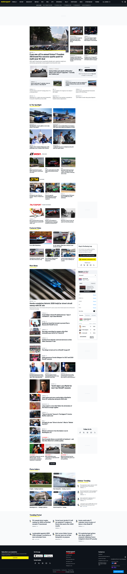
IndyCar (36, 1)
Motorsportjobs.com (70, 559)
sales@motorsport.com (103, 560)
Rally (66, 1)
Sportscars (74, 1)
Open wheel (59, 1)
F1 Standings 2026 (67, 5)
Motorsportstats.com (70, 563)
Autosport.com (69, 561)
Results (94, 294)
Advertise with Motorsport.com (104, 556)
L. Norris (84, 326)
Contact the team (102, 558)
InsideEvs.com (69, 555)
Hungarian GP (87, 319)
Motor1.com (68, 557)
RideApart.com (69, 565)
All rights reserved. (70, 571)
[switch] (94, 311)
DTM (52, 1)
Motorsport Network (60, 571)
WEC (42, 1)
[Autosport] (35, 205)
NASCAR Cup (29, 1)
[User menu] (125, 2)
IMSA (47, 1)
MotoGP (21, 1)
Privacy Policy (70, 570)
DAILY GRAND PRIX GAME (47, 5)
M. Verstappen (85, 329)
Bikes (81, 1)
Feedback (100, 554)
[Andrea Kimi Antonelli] (80, 333)
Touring (97, 1)
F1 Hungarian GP (76, 5)
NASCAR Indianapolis (86, 5)
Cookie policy (64, 570)
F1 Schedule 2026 (58, 5)
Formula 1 (14, 1)
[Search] (122, 2)
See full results (92, 337)
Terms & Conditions (56, 570)
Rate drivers (83, 336)
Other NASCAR (88, 1)
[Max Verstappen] (80, 330)
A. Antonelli (84, 333)
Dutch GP (85, 278)
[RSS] (94, 265)
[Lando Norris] (80, 326)
